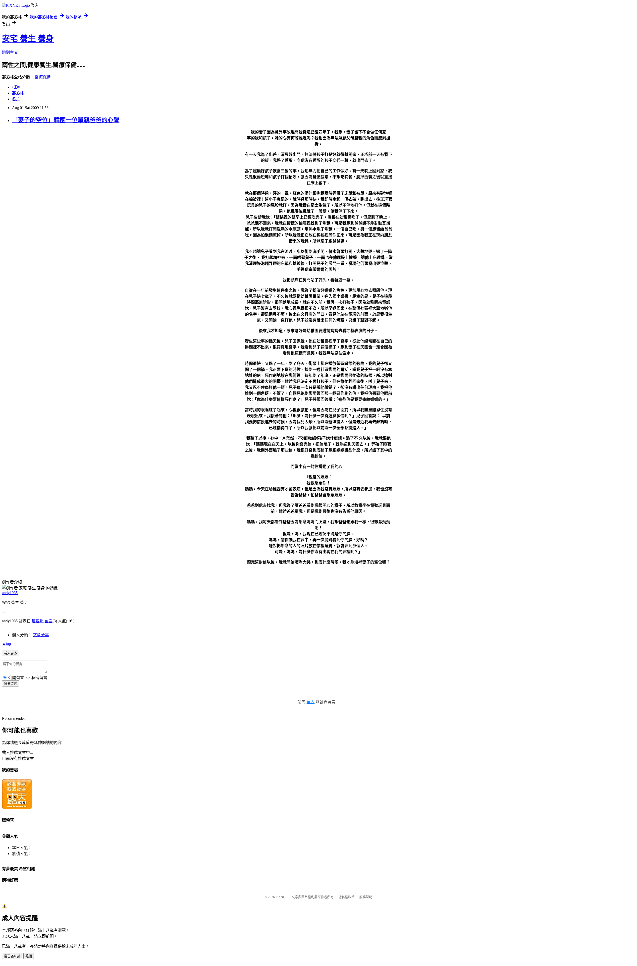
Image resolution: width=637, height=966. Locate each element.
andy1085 (10, 593)
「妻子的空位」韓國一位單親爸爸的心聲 (65, 120)
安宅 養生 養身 (28, 38)
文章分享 (41, 635)
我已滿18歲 (12, 956)
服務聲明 (365, 897)
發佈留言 (10, 683)
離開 (28, 956)
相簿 (16, 87)
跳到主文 (10, 52)
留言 (49, 621)
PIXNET (281, 897)
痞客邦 (38, 621)
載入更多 (10, 653)
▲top (6, 643)
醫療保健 (43, 77)
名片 (16, 99)
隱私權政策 (346, 897)
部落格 (18, 93)
